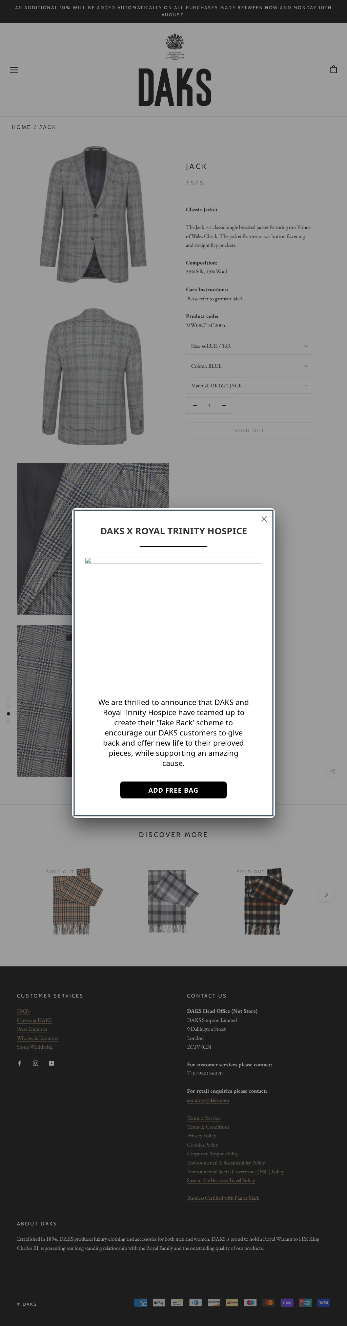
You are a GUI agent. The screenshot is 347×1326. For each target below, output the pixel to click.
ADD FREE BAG (173, 790)
